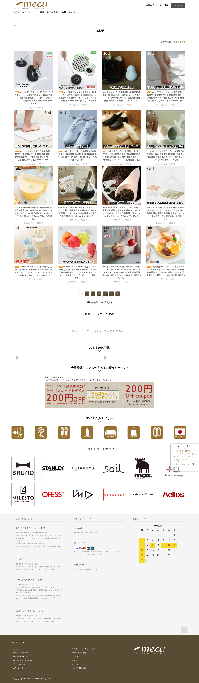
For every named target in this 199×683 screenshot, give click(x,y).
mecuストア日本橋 (79, 653)
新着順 (184, 42)
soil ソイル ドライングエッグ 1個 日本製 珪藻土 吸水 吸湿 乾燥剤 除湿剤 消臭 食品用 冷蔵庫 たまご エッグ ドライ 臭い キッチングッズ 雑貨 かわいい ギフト (166, 155)
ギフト (188, 454)
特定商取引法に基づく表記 (23, 660)
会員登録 (75, 660)
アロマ (184, 456)
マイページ (76, 656)
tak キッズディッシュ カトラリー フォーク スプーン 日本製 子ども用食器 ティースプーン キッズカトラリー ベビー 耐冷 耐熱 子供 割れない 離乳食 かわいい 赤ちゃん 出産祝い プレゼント (121, 272)
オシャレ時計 (184, 459)
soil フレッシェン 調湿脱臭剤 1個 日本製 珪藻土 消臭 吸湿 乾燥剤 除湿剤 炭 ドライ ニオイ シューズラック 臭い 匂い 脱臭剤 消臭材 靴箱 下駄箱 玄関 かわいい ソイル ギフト (122, 96)
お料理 (194, 454)
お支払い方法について (21, 653)
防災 (181, 451)
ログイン (75, 664)
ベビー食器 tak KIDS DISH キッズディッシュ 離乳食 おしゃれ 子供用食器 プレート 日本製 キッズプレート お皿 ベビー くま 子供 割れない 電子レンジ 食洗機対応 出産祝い (165, 271)
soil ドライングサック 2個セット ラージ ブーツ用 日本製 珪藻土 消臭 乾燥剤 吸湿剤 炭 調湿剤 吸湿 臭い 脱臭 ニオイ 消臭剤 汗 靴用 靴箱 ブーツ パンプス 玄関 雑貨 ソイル (121, 155)
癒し (189, 456)
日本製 (14, 25)
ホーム (15, 649)
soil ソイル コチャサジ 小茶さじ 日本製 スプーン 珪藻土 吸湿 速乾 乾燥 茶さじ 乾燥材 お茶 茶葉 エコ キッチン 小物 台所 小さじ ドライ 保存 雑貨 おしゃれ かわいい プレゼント (77, 211)
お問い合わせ (69, 12)
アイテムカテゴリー (23, 12)
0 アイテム (179, 5)
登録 (166, 5)
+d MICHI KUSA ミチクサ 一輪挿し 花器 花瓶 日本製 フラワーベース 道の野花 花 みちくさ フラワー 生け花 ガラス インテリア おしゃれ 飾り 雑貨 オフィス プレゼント (33, 271)
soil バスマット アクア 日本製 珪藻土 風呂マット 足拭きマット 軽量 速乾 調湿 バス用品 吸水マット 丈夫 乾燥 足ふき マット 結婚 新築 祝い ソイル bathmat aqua (33, 155)
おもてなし (176, 456)
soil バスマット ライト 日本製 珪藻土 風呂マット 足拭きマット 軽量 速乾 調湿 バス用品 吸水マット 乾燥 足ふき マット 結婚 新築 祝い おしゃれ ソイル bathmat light (165, 96)
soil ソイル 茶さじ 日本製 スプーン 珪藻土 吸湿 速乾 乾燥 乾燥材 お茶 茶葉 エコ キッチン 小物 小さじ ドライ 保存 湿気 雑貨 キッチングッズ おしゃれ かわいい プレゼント (122, 211)
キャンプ (175, 451)
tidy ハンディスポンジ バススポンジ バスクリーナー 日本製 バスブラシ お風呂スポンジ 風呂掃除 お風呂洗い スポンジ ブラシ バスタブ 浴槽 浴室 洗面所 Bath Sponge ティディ (34, 97)
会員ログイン (152, 5)
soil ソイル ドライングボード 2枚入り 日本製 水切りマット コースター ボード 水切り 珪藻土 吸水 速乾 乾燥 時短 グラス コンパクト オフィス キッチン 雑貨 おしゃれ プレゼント (165, 213)
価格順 (176, 42)
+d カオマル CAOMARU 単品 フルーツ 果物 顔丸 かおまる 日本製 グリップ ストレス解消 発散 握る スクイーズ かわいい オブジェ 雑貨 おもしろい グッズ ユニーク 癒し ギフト (77, 272)
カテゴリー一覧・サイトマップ (83, 649)
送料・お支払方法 (49, 12)
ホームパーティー (178, 454)
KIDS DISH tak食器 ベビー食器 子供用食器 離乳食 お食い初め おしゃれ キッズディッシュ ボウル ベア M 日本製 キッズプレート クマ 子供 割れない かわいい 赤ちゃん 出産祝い (33, 213)
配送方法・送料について (22, 656)
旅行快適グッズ (190, 451)
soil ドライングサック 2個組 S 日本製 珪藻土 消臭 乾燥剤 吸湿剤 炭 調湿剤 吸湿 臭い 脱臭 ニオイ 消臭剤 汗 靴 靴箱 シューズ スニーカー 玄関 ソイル (77, 155)
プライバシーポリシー (21, 664)
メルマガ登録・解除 (79, 668)
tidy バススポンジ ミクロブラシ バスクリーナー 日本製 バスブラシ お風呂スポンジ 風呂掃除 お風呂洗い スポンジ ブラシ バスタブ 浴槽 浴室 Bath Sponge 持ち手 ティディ (77, 96)
